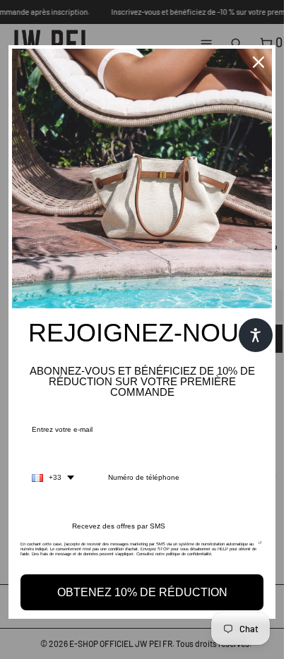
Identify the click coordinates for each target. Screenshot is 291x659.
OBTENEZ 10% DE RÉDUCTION (142, 592)
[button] (256, 335)
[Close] (258, 62)
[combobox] (52, 477)
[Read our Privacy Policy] (260, 548)
